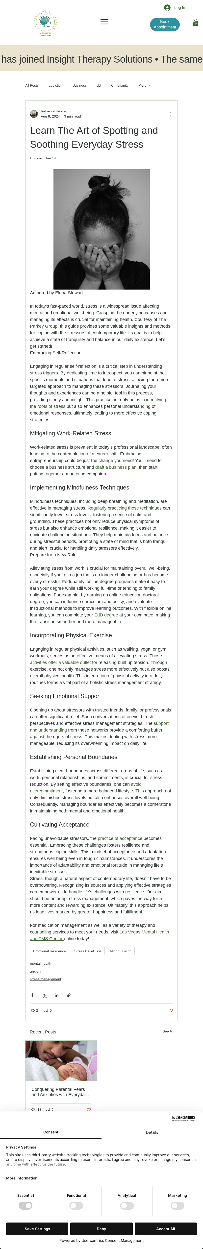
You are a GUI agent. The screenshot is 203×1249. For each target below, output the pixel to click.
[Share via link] (68, 995)
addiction (56, 85)
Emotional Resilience (49, 951)
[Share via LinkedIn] (56, 995)
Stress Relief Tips (88, 951)
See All (168, 1031)
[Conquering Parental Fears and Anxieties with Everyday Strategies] (61, 1061)
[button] (196, 22)
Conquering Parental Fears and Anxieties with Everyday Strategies (59, 1092)
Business (80, 85)
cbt (99, 85)
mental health (40, 963)
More (142, 85)
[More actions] (170, 114)
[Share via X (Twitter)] (44, 995)
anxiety (35, 971)
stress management (45, 979)
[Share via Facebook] (32, 995)
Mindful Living (120, 951)
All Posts (32, 85)
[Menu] (105, 22)
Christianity (119, 85)
